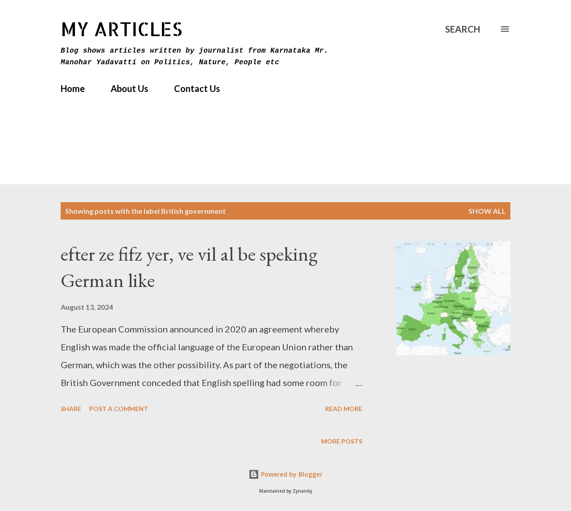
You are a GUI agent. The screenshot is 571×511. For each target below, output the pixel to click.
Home (73, 88)
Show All (487, 211)
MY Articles (121, 29)
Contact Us (197, 88)
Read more (343, 408)
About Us (129, 88)
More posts (341, 441)
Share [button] (71, 408)
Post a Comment (118, 408)
